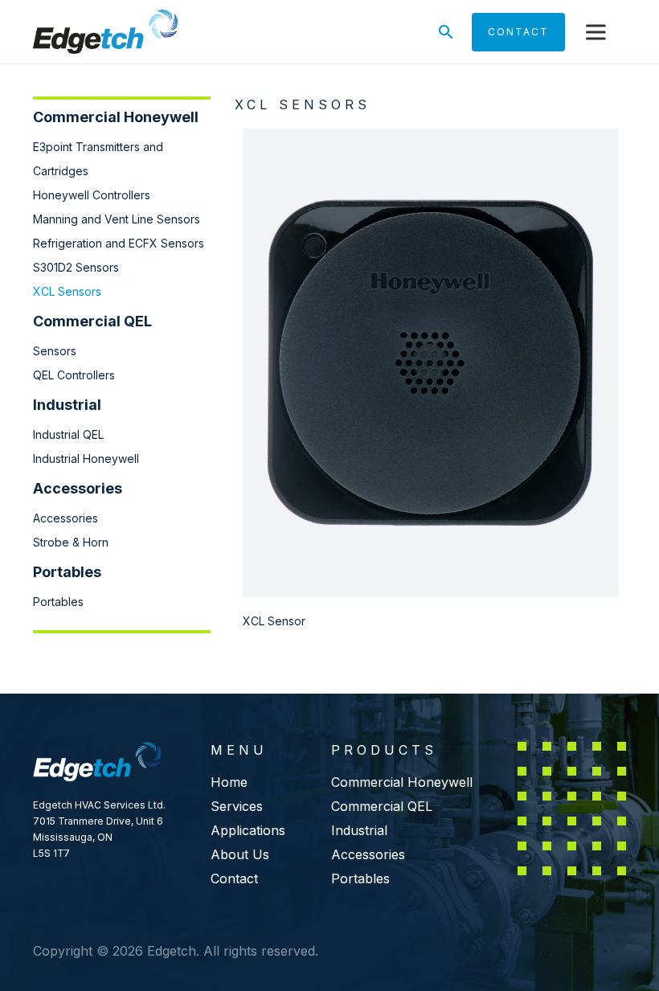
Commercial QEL (381, 806)
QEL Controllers (74, 375)
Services (237, 806)
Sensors (54, 351)
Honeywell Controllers (91, 195)
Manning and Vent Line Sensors (116, 219)
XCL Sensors (67, 291)
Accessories (65, 518)
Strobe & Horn (70, 542)
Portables (58, 601)
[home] (105, 32)
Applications (248, 830)
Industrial (359, 830)
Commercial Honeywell (402, 782)
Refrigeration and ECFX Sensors (118, 243)
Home (229, 782)
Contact (234, 878)
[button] (595, 32)
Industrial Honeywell (86, 458)
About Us (240, 854)
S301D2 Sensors (76, 267)
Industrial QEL (68, 434)
